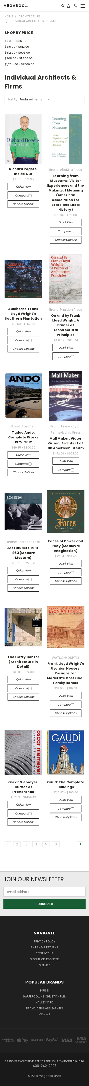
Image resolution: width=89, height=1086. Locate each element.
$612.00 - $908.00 (17, 52)
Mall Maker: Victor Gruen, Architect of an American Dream (66, 443)
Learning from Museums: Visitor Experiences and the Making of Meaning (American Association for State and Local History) (65, 193)
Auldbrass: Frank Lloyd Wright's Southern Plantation (23, 314)
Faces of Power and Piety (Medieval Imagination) (65, 546)
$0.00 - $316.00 (15, 41)
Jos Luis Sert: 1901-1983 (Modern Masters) (23, 553)
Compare (22, 195)
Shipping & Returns (44, 947)
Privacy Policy (44, 941)
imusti (44, 990)
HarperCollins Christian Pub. (44, 996)
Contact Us (44, 953)
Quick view (23, 186)
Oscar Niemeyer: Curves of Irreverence (23, 787)
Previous (7, 1081)
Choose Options (23, 204)
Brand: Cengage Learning (44, 1008)
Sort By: (12, 99)
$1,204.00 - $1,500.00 (19, 64)
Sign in (35, 959)
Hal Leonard (44, 1002)
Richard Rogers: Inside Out (23, 171)
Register (52, 959)
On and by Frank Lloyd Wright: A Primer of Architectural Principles (65, 325)
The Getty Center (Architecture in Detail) (23, 662)
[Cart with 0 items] (75, 6)
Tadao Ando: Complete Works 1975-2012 (23, 437)
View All (44, 1014)
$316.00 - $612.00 (17, 46)
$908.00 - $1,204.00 (19, 58)
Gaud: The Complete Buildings (65, 784)
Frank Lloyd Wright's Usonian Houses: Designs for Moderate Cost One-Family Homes (65, 673)
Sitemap (44, 965)
